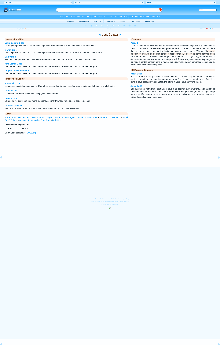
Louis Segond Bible (14, 43)
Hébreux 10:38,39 (13, 106)
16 (205, 50)
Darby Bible (10, 57)
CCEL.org (31, 133)
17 (131, 56)
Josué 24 (135, 43)
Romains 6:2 (11, 98)
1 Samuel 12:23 (12, 83)
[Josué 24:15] (3, 162)
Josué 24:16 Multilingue (41, 117)
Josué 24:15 (136, 74)
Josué (13, 29)
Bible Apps (45, 120)
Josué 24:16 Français (87, 117)
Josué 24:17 (136, 86)
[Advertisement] (110, 152)
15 (133, 45)
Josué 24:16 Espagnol (64, 117)
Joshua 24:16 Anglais (29, 120)
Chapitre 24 (20, 29)
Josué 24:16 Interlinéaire (16, 117)
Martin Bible (11, 50)
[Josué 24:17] (217, 162)
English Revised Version (17, 71)
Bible (8, 29)
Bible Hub (56, 120)
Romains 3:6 (11, 91)
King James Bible (13, 64)
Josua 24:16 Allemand (109, 117)
